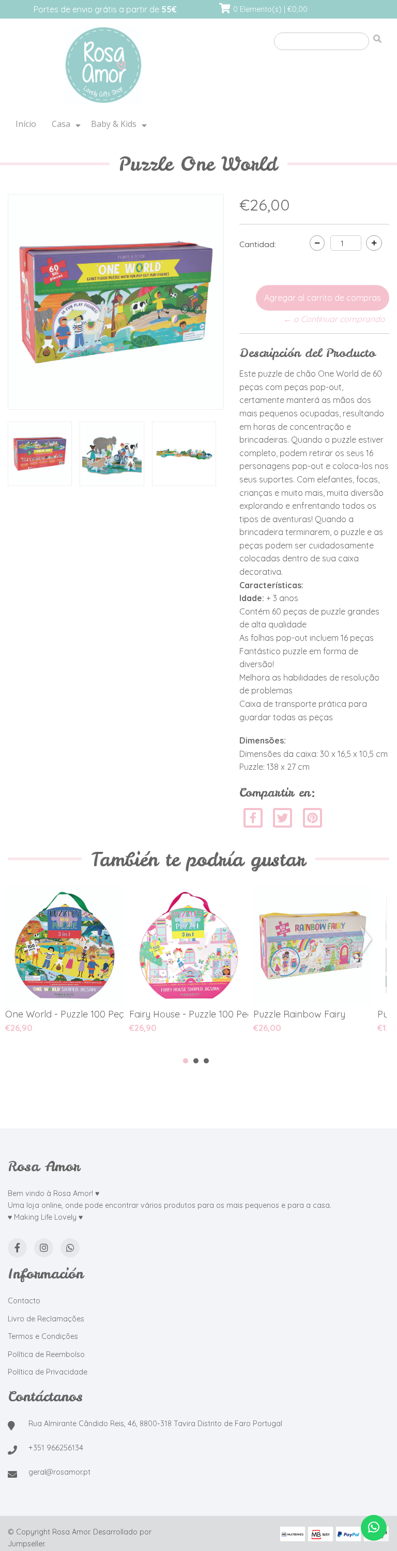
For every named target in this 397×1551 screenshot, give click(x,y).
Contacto (24, 1300)
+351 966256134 (55, 1447)
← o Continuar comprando (334, 319)
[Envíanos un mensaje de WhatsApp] (374, 1528)
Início (26, 124)
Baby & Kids (113, 124)
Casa (61, 124)
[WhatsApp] (70, 1247)
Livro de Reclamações (46, 1318)
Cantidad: (257, 244)
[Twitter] (283, 817)
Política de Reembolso (46, 1354)
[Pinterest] (312, 817)
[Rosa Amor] (103, 65)
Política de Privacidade (47, 1372)
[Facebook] (253, 817)
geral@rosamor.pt (59, 1472)
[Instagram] (43, 1247)
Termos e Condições (43, 1336)
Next (368, 940)
